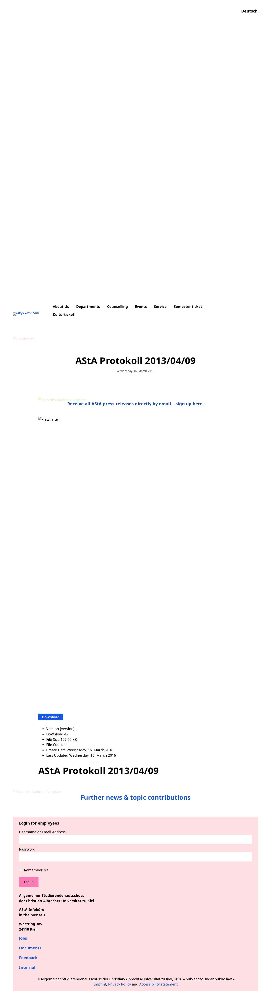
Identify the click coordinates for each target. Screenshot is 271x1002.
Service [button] (160, 306)
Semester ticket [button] (188, 306)
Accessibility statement (158, 984)
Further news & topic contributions (136, 797)
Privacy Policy (119, 984)
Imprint (100, 984)
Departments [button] (88, 306)
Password (27, 849)
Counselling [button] (117, 306)
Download (51, 717)
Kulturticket (63, 314)
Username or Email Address (42, 832)
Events (141, 306)
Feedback (28, 957)
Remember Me (36, 870)
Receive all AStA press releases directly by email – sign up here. (135, 404)
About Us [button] (61, 306)
